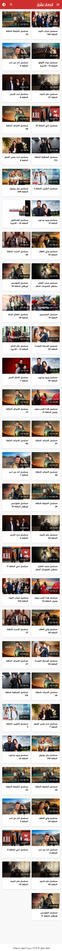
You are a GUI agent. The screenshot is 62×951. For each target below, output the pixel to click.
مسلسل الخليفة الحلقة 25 (17, 32)
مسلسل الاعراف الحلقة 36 (46, 693)
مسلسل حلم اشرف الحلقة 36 (48, 882)
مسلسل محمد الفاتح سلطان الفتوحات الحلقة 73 (46, 569)
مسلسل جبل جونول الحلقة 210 (48, 756)
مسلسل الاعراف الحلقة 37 (17, 662)
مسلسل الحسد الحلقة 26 (17, 253)
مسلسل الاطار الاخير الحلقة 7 (18, 379)
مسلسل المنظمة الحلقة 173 (46, 158)
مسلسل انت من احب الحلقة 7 (18, 473)
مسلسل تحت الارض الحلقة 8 (19, 95)
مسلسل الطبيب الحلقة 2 (45, 189)
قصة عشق (45, 948)
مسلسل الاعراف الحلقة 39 (46, 473)
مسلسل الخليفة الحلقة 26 (46, 504)
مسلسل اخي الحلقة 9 (17, 850)
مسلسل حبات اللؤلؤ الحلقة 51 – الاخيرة (48, 64)
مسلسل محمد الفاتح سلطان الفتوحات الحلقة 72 (46, 286)
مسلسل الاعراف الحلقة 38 (17, 127)
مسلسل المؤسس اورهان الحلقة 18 (19, 284)
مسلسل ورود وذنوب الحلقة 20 (47, 379)
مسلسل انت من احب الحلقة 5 (18, 819)
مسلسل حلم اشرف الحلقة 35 (19, 882)
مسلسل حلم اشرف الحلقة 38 (48, 536)
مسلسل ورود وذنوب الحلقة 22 (18, 756)
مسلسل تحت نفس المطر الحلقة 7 (45, 725)
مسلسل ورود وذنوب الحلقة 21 (47, 221)
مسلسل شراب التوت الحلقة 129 (47, 32)
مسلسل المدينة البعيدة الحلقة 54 (46, 662)
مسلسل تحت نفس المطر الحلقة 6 (16, 158)
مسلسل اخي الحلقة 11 (17, 566)
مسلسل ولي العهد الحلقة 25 (48, 253)
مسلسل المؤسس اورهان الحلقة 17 (48, 914)
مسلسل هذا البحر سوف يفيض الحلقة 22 (45, 599)
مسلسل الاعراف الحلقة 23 (46, 442)
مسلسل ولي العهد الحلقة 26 (48, 630)
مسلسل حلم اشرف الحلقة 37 (48, 95)
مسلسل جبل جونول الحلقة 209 (19, 190)
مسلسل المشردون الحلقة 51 (48, 316)
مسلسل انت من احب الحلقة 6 (18, 64)
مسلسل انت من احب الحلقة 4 (47, 851)
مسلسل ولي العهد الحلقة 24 (48, 819)
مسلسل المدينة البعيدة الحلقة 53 (46, 347)
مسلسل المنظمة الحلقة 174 (16, 693)
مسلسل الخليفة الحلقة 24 (46, 788)
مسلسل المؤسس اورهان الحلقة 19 (19, 504)
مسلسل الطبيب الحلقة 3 (17, 725)
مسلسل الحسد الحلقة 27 (17, 630)
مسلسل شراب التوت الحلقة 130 (18, 599)
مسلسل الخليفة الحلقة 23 (17, 788)
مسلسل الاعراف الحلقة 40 (17, 442)
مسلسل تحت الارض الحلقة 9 (19, 536)
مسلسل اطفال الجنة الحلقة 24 (18, 316)
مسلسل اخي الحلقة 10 (46, 126)
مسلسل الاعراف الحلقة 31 (17, 410)
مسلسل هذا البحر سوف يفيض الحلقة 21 (45, 410)
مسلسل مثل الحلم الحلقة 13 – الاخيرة (19, 347)
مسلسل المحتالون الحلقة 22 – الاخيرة (19, 221)
